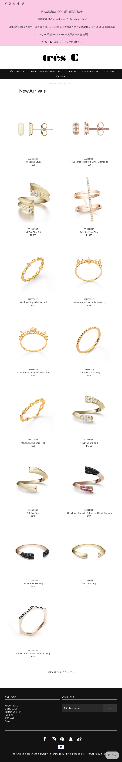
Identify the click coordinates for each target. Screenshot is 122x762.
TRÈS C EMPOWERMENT (44, 71)
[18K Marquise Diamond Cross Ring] (89, 269)
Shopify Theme (58, 754)
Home (53, 83)
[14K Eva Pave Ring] (89, 410)
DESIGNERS (88, 71)
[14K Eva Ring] (33, 480)
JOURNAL (61, 76)
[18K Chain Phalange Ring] (33, 410)
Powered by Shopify (98, 754)
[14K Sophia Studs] (33, 129)
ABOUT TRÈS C (11, 705)
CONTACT (9, 718)
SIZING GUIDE (11, 708)
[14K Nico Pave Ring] (89, 199)
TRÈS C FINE (14, 71)
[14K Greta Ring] (89, 551)
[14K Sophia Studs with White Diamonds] (89, 129)
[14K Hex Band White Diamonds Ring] (33, 621)
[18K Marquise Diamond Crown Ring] (33, 340)
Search (8, 721)
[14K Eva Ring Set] (33, 199)
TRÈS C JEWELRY (40, 754)
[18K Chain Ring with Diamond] (33, 269)
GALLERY (109, 71)
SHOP (69, 71)
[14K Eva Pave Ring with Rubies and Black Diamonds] (89, 480)
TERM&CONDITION (13, 711)
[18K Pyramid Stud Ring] (89, 340)
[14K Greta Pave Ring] (33, 551)
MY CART (72, 42)
